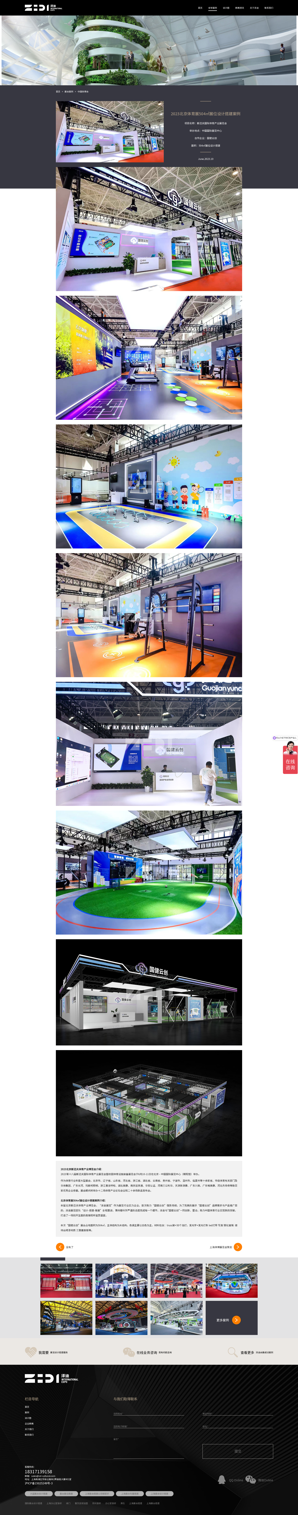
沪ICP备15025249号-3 (39, 1483)
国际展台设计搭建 (33, 1503)
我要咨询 (149, 229)
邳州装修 (96, 1503)
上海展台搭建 (153, 1503)
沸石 (122, 1503)
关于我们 (29, 1429)
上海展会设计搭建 (159, 1493)
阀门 (68, 1503)
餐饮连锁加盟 (81, 1503)
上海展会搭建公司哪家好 (97, 1493)
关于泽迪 (254, 7)
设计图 (226, 7)
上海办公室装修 (54, 1503)
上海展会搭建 (135, 1503)
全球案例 (212, 7)
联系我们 (268, 7)
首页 (200, 7)
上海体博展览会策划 (221, 1247)
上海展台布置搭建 (130, 1493)
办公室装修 (110, 1503)
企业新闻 (29, 1423)
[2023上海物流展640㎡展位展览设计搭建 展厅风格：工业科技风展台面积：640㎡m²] (66, 1318)
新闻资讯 (239, 7)
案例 (27, 1412)
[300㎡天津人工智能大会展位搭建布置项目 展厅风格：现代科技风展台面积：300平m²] (177, 1318)
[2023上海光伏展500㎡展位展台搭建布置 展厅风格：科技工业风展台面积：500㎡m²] (121, 1318)
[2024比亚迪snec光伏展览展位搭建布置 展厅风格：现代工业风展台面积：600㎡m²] (177, 1281)
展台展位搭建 (66, 1493)
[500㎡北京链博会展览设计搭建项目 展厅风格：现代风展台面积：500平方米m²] (232, 1281)
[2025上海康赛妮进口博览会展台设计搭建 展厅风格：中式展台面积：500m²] (66, 1281)
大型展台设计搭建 (38, 1493)
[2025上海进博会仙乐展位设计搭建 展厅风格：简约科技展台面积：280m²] (121, 1281)
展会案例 (69, 91)
